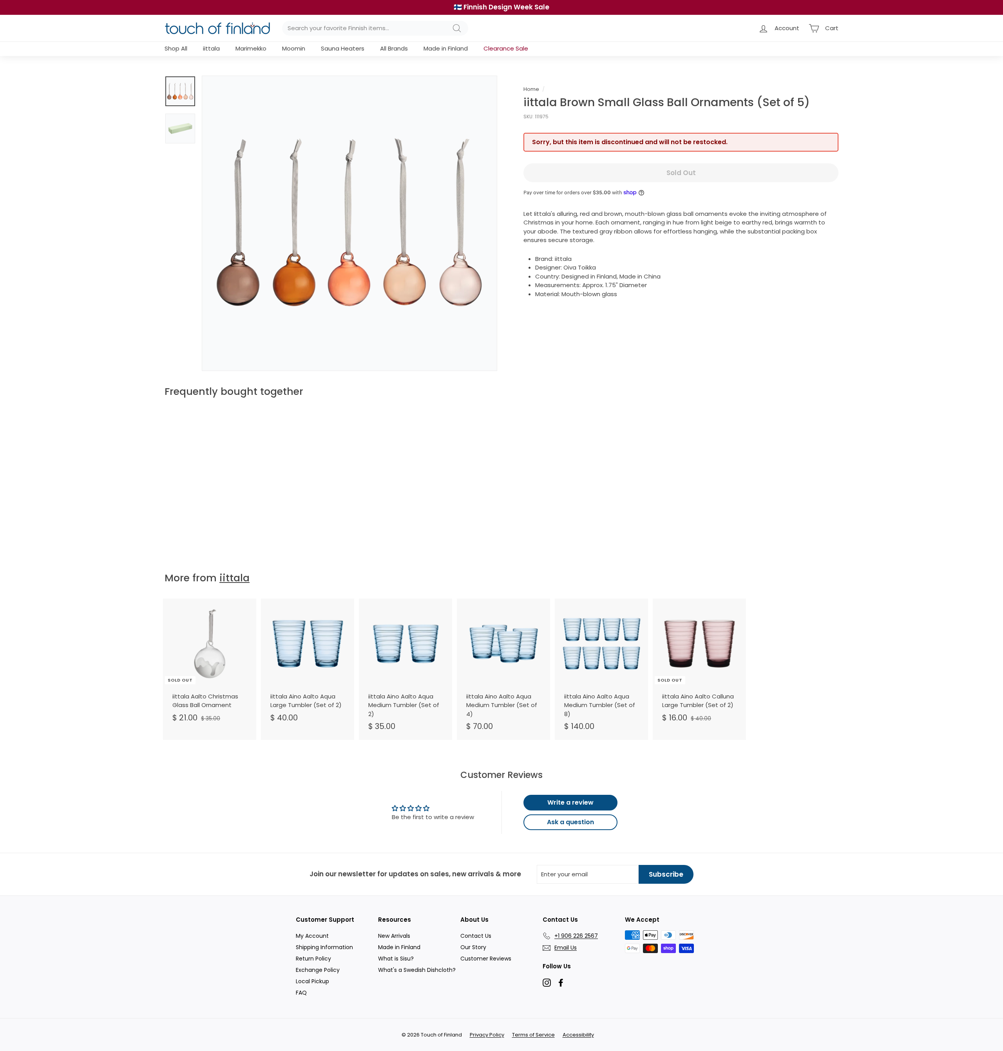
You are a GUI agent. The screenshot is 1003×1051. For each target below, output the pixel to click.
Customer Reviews (485, 958)
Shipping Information (324, 947)
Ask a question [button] (570, 822)
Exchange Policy (318, 970)
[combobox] (375, 28)
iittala (211, 48)
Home (531, 89)
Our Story (473, 947)
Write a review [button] (570, 802)
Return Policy (313, 958)
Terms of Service (533, 1034)
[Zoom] (349, 223)
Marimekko (250, 48)
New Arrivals (394, 936)
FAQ (301, 993)
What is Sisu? (396, 958)
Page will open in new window (547, 983)
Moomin (293, 48)
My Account (312, 936)
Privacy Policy (487, 1034)
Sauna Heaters (342, 48)
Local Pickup (312, 981)
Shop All (176, 48)
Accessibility (578, 1034)
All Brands (394, 48)
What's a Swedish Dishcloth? (417, 970)
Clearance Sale (505, 48)
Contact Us (475, 936)
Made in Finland (446, 48)
